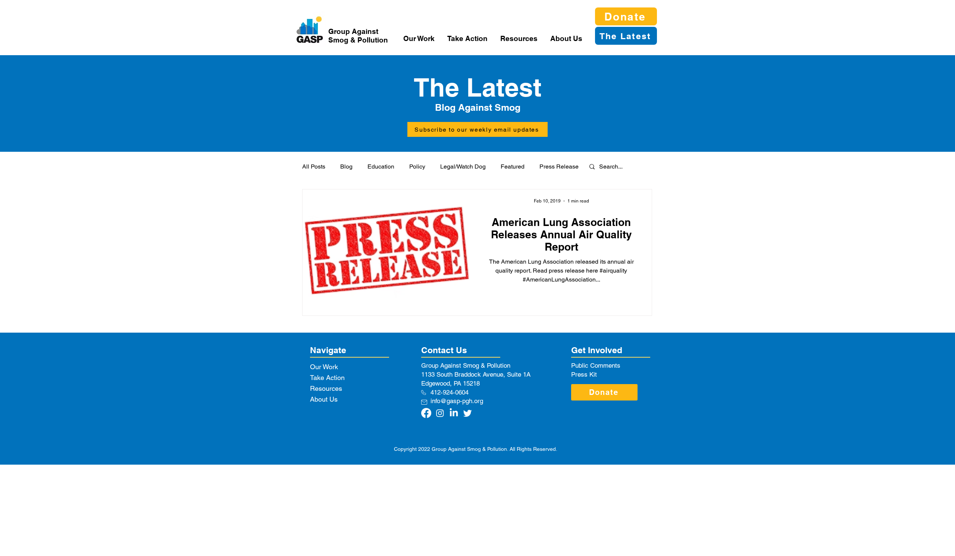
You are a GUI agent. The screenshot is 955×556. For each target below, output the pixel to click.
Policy (417, 166)
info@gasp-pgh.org (456, 401)
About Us (324, 399)
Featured (513, 166)
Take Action (327, 377)
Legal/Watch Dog (463, 166)
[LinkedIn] (454, 413)
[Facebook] (426, 413)
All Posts (313, 166)
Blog (346, 166)
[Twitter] (468, 413)
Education (380, 166)
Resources (326, 388)
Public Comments (595, 365)
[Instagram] (440, 413)
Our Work (324, 367)
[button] (420, 38)
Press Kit (584, 374)
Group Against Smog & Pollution (358, 35)
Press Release (559, 166)
